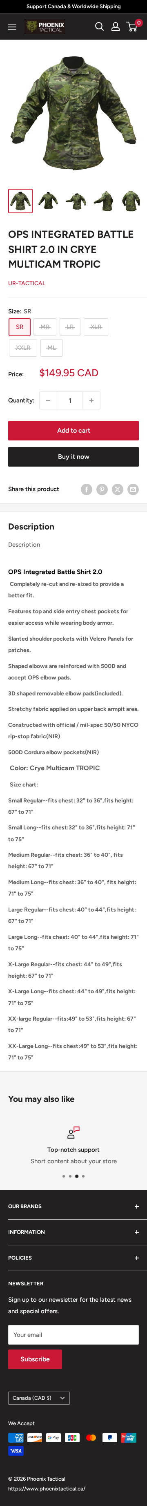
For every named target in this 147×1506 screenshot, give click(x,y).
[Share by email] (133, 489)
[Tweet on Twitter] (117, 489)
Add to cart (73, 430)
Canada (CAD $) (32, 1398)
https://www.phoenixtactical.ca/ (46, 1489)
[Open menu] (12, 27)
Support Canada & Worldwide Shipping (74, 6)
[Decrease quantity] (48, 400)
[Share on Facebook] (86, 489)
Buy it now (73, 456)
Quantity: (21, 400)
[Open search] (99, 26)
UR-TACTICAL (26, 283)
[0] (132, 26)
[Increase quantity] (91, 400)
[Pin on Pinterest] (102, 489)
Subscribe (35, 1359)
